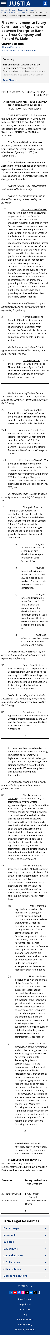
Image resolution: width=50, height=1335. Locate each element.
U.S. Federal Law (13, 1255)
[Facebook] (19, 1292)
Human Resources (11, 47)
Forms (12, 10)
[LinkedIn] (11, 1292)
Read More (9, 80)
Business (8, 1241)
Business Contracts (26, 10)
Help (25, 1314)
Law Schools (10, 1248)
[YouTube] (15, 1292)
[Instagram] (23, 1292)
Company (25, 1309)
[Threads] (27, 1292)
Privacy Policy (25, 1324)
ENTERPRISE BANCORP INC (14, 13)
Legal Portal (25, 1304)
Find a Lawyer (11, 1228)
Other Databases (13, 1269)
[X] (35, 1292)
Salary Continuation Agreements (19, 50)
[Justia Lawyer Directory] (39, 1292)
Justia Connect (25, 1299)
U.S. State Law (11, 1262)
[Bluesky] (31, 1292)
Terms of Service (25, 1319)
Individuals (9, 1235)
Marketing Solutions (15, 1275)
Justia (4, 10)
